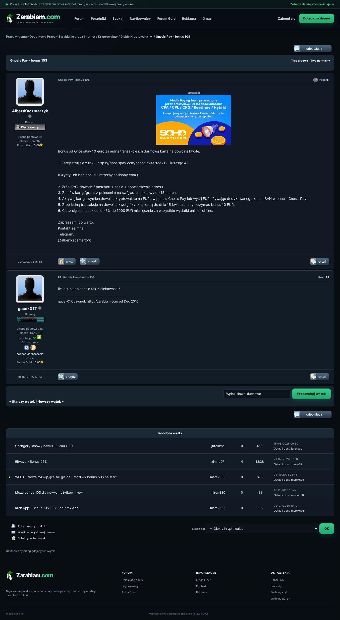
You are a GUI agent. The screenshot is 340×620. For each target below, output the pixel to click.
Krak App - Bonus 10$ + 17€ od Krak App (46, 508)
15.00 (37, 362)
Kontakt (201, 586)
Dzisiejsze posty (132, 580)
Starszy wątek (23, 401)
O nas (207, 18)
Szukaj (118, 18)
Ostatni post (282, 448)
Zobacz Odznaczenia (29, 354)
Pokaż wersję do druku (32, 526)
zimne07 (217, 462)
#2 (327, 277)
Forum (79, 18)
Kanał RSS (277, 580)
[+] (39, 337)
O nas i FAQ (203, 580)
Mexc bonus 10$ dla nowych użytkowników (49, 492)
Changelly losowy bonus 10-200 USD (44, 446)
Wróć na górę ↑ (281, 598)
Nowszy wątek (49, 401)
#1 (327, 79)
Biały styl (277, 586)
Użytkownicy (140, 18)
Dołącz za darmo (316, 18)
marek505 (218, 477)
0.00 (37, 145)
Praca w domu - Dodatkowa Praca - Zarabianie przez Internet (50, 36)
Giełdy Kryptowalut (134, 36)
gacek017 (27, 308)
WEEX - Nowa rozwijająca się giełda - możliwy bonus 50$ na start (66, 477)
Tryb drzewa (299, 60)
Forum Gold (166, 18)
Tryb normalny (320, 60)
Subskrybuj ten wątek (32, 538)
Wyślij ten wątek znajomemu (36, 532)
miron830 (218, 492)
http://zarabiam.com (102, 301)
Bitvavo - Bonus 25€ (31, 462)
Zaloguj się (286, 18)
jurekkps (218, 446)
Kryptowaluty (108, 36)
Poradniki (98, 18)
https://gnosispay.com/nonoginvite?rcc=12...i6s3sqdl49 (143, 163)
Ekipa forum (129, 592)
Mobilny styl (279, 592)
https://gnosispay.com (117, 175)
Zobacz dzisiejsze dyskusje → (312, 4)
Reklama (189, 18)
